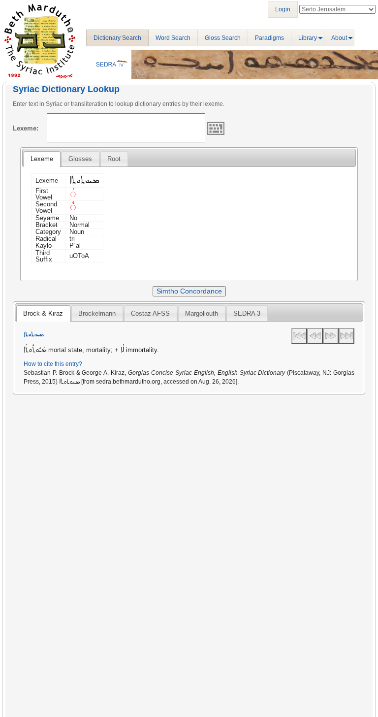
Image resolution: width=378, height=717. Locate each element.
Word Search (173, 37)
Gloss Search (223, 37)
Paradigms (269, 37)
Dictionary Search (117, 37)
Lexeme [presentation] (42, 159)
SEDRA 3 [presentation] (246, 313)
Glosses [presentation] (80, 159)
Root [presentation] (114, 159)
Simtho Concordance (189, 291)
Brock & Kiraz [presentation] (43, 313)
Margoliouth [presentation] (201, 313)
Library (307, 37)
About (339, 37)
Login (282, 9)
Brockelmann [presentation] (97, 313)
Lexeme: (25, 128)
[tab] (42, 159)
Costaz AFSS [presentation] (150, 313)
